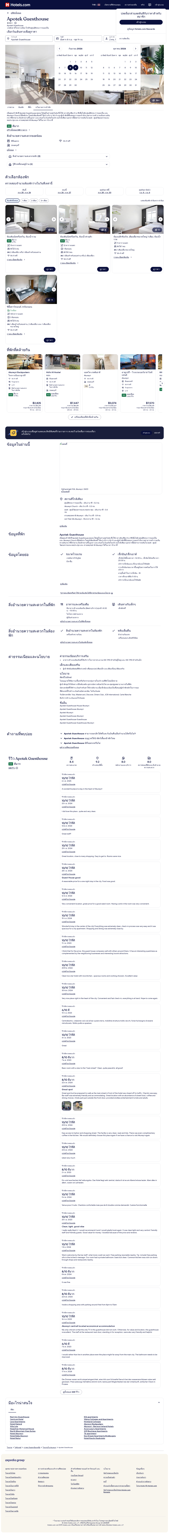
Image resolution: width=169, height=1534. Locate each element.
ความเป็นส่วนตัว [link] (109, 1477)
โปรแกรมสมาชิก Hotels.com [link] (146, 1486)
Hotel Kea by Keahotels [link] (94, 1438)
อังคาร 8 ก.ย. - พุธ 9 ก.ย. (71, 39)
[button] (70, 62)
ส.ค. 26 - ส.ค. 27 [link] (64, 192)
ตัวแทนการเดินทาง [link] (77, 1488)
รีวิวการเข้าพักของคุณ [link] (45, 1486)
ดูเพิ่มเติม (63, 526)
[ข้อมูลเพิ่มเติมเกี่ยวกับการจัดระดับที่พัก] (15, 23)
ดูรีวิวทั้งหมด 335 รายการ (17, 130)
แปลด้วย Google (68, 784)
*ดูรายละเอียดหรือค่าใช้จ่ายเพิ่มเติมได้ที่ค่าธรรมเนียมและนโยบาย (85, 593)
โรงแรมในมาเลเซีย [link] (11, 1511)
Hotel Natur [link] (15, 1438)
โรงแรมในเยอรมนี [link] (11, 1507)
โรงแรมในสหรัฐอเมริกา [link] (13, 1477)
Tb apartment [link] (90, 1433)
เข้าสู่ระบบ (159, 5)
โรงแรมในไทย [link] (10, 1473)
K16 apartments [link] (91, 1417)
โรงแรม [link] (9, 1447)
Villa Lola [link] (14, 1426)
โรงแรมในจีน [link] (9, 1494)
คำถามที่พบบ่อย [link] (43, 1477)
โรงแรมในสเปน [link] (10, 1503)
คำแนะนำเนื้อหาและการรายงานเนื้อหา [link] (117, 1486)
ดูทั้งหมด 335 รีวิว (71, 1392)
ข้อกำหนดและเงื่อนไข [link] (111, 1473)
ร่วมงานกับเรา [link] (141, 1477)
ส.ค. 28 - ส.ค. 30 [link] (104, 192)
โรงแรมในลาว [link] (10, 1490)
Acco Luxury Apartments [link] (95, 1429)
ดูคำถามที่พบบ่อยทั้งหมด (69, 747)
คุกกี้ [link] (105, 1482)
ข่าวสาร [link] (73, 1480)
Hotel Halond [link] (16, 1424)
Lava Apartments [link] (17, 1421)
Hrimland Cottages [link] (92, 1421)
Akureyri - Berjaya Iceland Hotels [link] (99, 1426)
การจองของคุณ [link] (43, 1473)
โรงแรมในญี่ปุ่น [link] (10, 1482)
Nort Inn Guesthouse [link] (19, 1417)
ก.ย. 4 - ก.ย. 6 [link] (144, 192)
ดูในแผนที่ (65, 491)
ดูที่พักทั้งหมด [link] (16, 13)
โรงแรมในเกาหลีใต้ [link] (12, 1486)
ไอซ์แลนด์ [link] (18, 1447)
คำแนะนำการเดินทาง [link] (143, 1482)
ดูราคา (49, 269)
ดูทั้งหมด (10, 150)
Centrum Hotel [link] (16, 1419)
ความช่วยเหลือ (131, 5)
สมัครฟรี (157, 433)
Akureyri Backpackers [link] (93, 1424)
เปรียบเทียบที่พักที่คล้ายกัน (86, 417)
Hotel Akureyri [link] (16, 1433)
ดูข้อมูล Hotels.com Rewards (141, 29)
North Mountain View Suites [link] (23, 1431)
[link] (141, 38)
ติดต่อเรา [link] (41, 1482)
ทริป (142, 5)
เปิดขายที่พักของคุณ (112, 5)
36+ (157, 100)
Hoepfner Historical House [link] (22, 1429)
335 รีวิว (11, 768)
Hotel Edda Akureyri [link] (19, 1436)
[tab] (12, 1410)
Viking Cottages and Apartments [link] (98, 1419)
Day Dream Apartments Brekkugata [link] (100, 1436)
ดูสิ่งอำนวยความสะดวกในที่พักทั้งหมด (75, 621)
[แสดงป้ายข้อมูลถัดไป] (162, 383)
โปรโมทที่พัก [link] (75, 1484)
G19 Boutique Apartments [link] (95, 1431)
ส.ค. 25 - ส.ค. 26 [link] (24, 192)
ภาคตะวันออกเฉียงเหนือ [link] (32, 1447)
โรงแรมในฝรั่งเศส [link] (11, 1498)
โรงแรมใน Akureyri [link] (49, 1447)
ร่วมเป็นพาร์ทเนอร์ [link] (77, 1475)
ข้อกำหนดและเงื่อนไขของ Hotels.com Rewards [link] (117, 1491)
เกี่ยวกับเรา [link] (140, 1473)
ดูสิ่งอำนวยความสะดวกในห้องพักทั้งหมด (76, 642)
